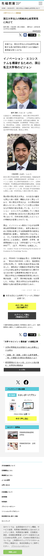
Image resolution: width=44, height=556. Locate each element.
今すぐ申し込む (22, 419)
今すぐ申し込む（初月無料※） (22, 306)
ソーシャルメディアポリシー (10, 511)
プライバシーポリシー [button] (20, 546)
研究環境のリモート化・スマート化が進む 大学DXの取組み (22, 364)
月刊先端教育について (8, 465)
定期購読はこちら (7, 470)
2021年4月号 (37, 31)
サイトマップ (6, 521)
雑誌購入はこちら (7, 475)
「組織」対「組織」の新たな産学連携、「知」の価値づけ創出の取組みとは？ (22, 356)
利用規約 (4, 501)
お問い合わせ (6, 485)
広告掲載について (7, 492)
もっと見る (22, 369)
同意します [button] (13, 552)
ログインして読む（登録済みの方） (21, 316)
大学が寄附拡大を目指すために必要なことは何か (22, 348)
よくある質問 (6, 480)
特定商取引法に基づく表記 (10, 516)
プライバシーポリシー (8, 506)
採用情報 (4, 497)
